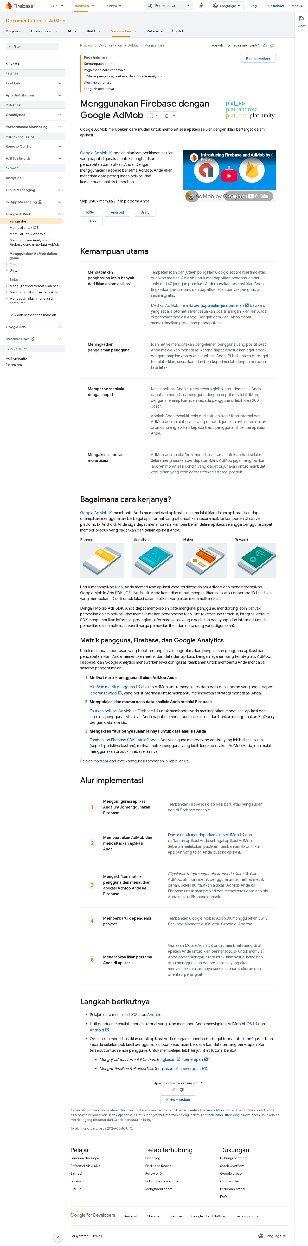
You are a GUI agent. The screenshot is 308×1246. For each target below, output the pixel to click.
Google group (231, 1173)
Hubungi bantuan (233, 1158)
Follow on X (153, 1173)
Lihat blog (152, 1158)
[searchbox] (32, 46)
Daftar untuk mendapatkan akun (203, 835)
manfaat (101, 761)
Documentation (23, 21)
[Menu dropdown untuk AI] (77, 31)
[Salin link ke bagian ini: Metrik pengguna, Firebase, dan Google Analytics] (228, 641)
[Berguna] (265, 45)
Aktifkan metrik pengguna (112, 687)
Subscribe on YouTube (161, 1181)
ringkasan (166, 1059)
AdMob (57, 21)
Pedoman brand (232, 1189)
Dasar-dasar (41, 31)
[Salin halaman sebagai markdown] (166, 116)
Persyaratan (80, 1236)
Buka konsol (274, 6)
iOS (128, 593)
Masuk (297, 6)
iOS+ (90, 212)
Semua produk (247, 1216)
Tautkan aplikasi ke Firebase (121, 711)
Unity (145, 212)
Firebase (86, 45)
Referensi (155, 31)
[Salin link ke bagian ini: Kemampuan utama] (153, 252)
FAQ (223, 1196)
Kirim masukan (258, 58)
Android (117, 212)
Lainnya (111, 6)
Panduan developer (85, 1158)
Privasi (98, 1236)
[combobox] (169, 5)
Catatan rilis (229, 1181)
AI (69, 31)
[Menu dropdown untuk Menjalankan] (136, 31)
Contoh (178, 31)
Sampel (76, 1173)
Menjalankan (121, 31)
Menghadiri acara (159, 1189)
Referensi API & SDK (85, 1166)
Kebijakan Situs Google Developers (234, 1115)
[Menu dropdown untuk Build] (63, 6)
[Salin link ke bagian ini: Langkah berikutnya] (154, 1002)
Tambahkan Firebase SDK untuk (133, 740)
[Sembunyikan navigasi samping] (58, 1237)
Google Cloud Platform (208, 1216)
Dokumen (81, 6)
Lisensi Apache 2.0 (121, 1115)
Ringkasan (14, 31)
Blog (253, 6)
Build (54, 6)
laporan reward (103, 693)
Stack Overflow (232, 1166)
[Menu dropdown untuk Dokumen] (94, 6)
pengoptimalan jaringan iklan (219, 305)
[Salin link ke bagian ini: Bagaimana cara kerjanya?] (176, 500)
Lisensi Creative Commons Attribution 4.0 (206, 1110)
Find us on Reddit (158, 1166)
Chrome (153, 1216)
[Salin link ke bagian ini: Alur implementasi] (148, 781)
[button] (28, 83)
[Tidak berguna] (272, 45)
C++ (93, 221)
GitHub (76, 1189)
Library (76, 1181)
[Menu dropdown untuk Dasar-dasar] (57, 31)
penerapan (193, 1059)
